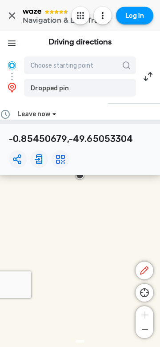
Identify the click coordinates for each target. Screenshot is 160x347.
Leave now (33, 114)
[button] (80, 88)
